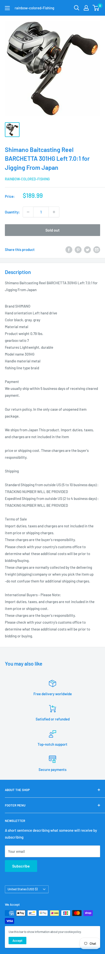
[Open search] (76, 8)
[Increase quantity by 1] (54, 212)
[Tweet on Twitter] (87, 249)
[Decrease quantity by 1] (28, 212)
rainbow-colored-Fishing (27, 179)
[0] (96, 8)
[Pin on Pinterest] (78, 249)
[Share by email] (96, 249)
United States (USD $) (23, 889)
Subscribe (21, 866)
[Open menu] (7, 8)
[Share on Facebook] (68, 249)
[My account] (86, 8)
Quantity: (12, 212)
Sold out (52, 230)
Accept (17, 940)
